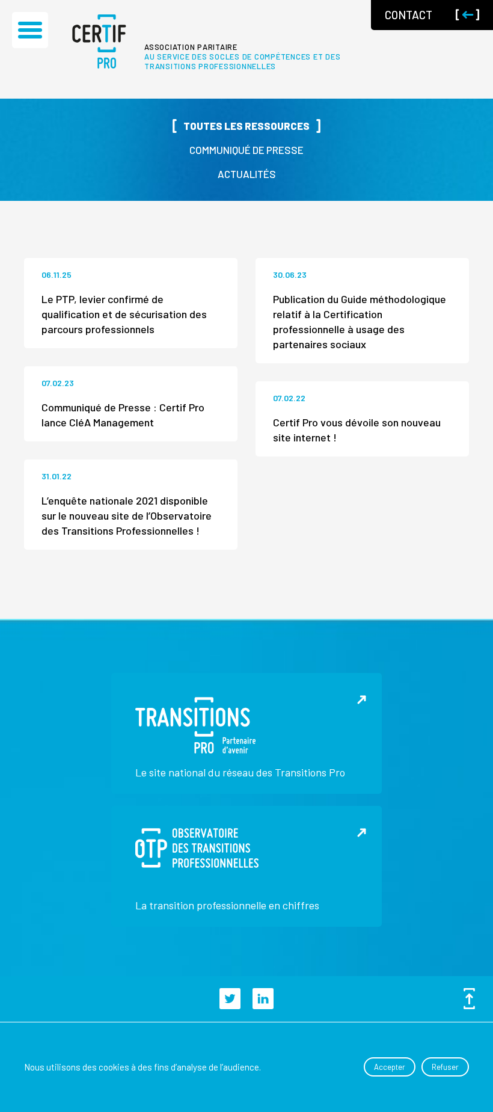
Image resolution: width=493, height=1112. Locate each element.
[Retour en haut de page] (466, 998)
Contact (408, 15)
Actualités (247, 174)
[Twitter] (229, 998)
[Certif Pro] (99, 41)
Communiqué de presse (246, 150)
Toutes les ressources (246, 126)
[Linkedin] (263, 998)
